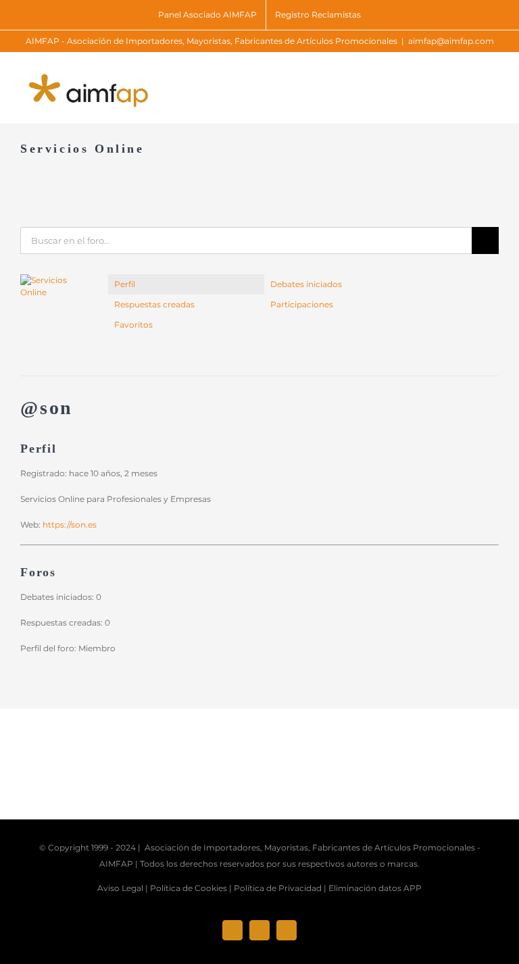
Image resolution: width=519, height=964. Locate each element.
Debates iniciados (306, 284)
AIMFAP (116, 864)
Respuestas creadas (154, 304)
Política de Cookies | (191, 888)
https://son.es (70, 524)
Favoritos (133, 325)
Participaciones (301, 304)
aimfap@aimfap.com (451, 41)
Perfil (124, 284)
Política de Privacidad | (280, 888)
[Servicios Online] (54, 280)
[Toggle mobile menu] (493, 82)
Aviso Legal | (122, 888)
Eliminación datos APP (375, 888)
